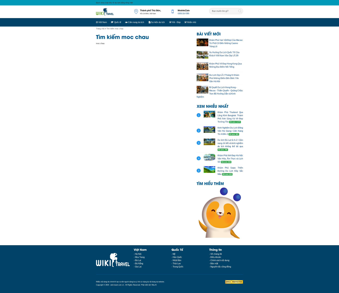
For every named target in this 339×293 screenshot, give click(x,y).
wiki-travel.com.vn (117, 285)
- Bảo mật (213, 263)
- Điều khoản (215, 257)
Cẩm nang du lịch (135, 22)
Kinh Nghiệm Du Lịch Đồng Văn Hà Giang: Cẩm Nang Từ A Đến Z (230, 131)
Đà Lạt (138, 260)
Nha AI (154, 285)
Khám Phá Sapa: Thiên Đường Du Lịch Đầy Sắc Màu (230, 171)
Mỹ (174, 254)
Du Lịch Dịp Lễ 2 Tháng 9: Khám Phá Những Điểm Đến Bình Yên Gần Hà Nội (224, 78)
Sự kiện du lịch (157, 22)
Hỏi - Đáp (176, 22)
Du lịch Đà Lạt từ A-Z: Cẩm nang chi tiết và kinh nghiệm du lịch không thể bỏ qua (230, 143)
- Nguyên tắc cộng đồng (220, 267)
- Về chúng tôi (215, 254)
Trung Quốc (178, 267)
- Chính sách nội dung (219, 260)
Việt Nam (102, 22)
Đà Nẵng (139, 263)
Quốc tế (117, 22)
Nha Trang (140, 257)
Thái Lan (177, 263)
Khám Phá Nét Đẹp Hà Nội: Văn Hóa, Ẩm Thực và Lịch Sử (230, 158)
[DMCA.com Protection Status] (234, 282)
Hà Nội (138, 254)
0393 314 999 (183, 13)
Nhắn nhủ (191, 22)
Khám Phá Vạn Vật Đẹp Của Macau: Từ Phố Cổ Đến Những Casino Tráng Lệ (226, 43)
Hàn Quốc (177, 257)
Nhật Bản (177, 260)
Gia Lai (138, 267)
